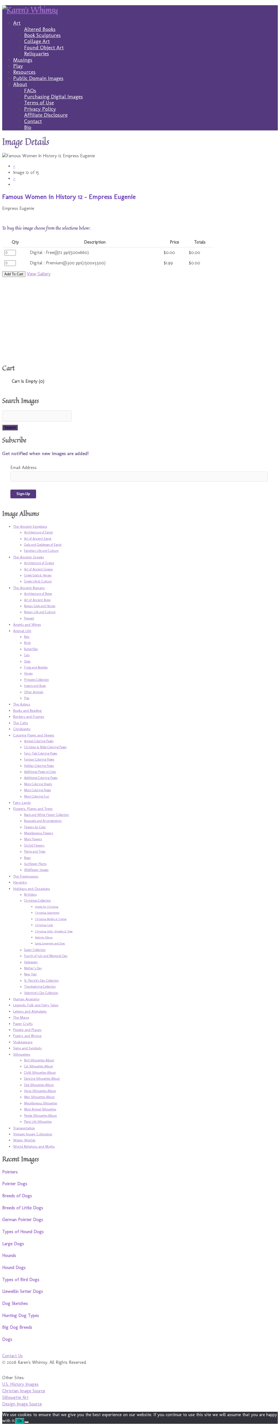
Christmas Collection (37, 900)
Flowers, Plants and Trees (32, 808)
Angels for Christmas (46, 906)
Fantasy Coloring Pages (39, 759)
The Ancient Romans (29, 587)
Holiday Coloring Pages (39, 766)
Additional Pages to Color (40, 772)
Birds (27, 643)
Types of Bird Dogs (20, 1279)
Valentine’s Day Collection (41, 993)
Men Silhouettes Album (39, 1097)
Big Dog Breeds (17, 1327)
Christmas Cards (44, 925)
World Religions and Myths (34, 1146)
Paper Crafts (23, 1023)
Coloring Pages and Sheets (33, 735)
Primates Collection (36, 680)
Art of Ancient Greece (38, 569)
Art (17, 23)
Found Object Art (44, 47)
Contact (33, 121)
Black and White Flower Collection (46, 815)
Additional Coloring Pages (40, 778)
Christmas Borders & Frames (50, 919)
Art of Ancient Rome (37, 600)
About (20, 84)
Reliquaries (36, 53)
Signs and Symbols (27, 1048)
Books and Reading (27, 710)
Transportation (24, 1128)
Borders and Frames (28, 716)
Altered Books (40, 29)
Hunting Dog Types (20, 1315)
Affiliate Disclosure (46, 115)
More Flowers (33, 839)
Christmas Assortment (47, 913)
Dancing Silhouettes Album (42, 1079)
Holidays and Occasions (31, 888)
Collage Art (37, 41)
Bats (26, 637)
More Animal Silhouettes (40, 1109)
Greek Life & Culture (38, 581)
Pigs (26, 698)
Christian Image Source (23, 1390)
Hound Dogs (14, 1267)
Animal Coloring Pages (38, 741)
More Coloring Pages (37, 790)
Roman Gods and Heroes (39, 606)
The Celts (20, 723)
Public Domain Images (38, 78)
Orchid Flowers (34, 845)
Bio (27, 127)
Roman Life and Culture (40, 612)
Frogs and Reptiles (36, 667)
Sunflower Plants (35, 864)
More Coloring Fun (36, 796)
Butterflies (31, 649)
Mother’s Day (33, 968)
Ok (20, 1421)
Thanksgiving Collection (40, 986)
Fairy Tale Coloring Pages (40, 753)
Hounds (9, 1255)
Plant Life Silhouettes (38, 1122)
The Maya (21, 1017)
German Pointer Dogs (22, 1219)
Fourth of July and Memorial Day (46, 956)
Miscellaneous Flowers (38, 833)
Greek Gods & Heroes (37, 575)
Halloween (31, 962)
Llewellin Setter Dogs (22, 1291)
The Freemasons (25, 876)
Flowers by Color (35, 827)
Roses (27, 858)
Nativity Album (44, 937)
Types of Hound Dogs (23, 1231)
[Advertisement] (126, 320)
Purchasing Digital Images (53, 96)
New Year (30, 974)
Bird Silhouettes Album (39, 1060)
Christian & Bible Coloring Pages (45, 747)
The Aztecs (21, 704)
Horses (28, 673)
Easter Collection (35, 950)
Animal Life (22, 630)
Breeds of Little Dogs (22, 1207)
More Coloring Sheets (38, 784)
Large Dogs (13, 1243)
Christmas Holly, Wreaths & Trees (53, 931)
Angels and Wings (27, 624)
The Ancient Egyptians (30, 526)
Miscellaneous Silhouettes (40, 1103)
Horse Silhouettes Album (40, 1091)
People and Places (27, 1029)
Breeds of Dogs (17, 1195)
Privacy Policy (40, 109)
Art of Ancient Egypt (37, 539)
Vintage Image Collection (32, 1134)
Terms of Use (39, 102)
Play (18, 66)
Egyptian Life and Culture (41, 551)
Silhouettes (21, 1054)
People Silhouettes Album (40, 1116)
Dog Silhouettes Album (39, 1085)
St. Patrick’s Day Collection (41, 980)
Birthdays (30, 894)
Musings (22, 60)
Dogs (27, 661)
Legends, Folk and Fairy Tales (35, 1005)
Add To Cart (13, 274)
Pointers (10, 1171)
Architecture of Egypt (38, 532)
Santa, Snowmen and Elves (50, 943)
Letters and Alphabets (29, 1011)
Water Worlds (24, 1140)
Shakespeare (23, 1042)
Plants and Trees (34, 851)
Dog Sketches (15, 1303)
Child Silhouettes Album (40, 1072)
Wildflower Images (36, 870)
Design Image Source (22, 1404)
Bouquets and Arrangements (43, 821)
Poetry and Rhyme (27, 1035)
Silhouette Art (15, 1397)
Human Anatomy (26, 999)
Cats (27, 655)
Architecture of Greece (39, 563)
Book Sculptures (42, 35)
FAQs (30, 90)
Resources (24, 72)
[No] (26, 1422)
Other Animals (33, 692)
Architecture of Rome (38, 594)
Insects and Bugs (35, 686)
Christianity (22, 729)
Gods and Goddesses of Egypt (43, 545)
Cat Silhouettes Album (38, 1066)
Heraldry (20, 882)
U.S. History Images (20, 1384)
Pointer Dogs (14, 1183)
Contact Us (12, 1355)
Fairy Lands (22, 802)
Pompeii (29, 618)
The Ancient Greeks (28, 557)
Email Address (23, 467)
